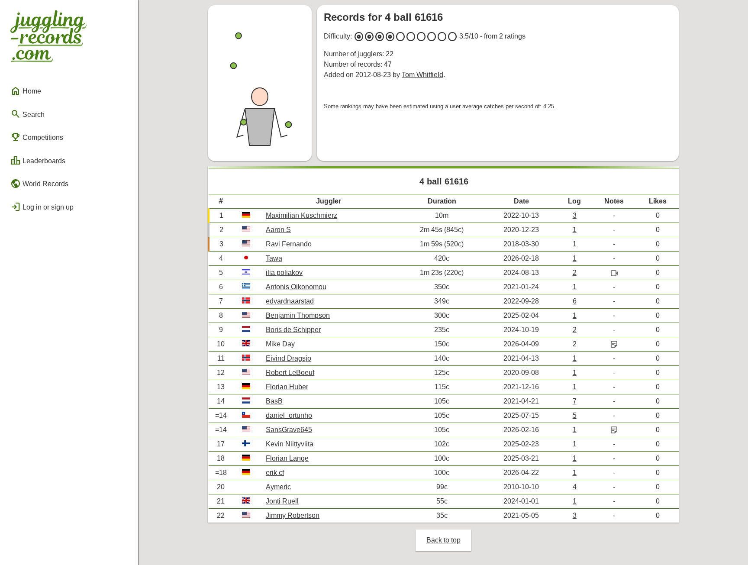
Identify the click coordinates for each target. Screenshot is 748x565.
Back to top (443, 540)
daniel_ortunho (289, 415)
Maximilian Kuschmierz (301, 215)
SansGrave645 (289, 429)
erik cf (275, 472)
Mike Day (280, 344)
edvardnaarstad (290, 301)
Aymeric (278, 487)
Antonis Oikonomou (296, 287)
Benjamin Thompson (298, 315)
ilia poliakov (284, 272)
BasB (274, 401)
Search (27, 114)
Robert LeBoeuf (290, 372)
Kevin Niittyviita (289, 444)
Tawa (274, 258)
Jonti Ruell (282, 501)
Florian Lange (287, 458)
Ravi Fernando (289, 244)
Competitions (36, 137)
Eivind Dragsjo (288, 358)
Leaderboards (37, 161)
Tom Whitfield (422, 74)
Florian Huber (287, 387)
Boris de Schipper (293, 329)
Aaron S (278, 229)
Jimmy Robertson (292, 515)
